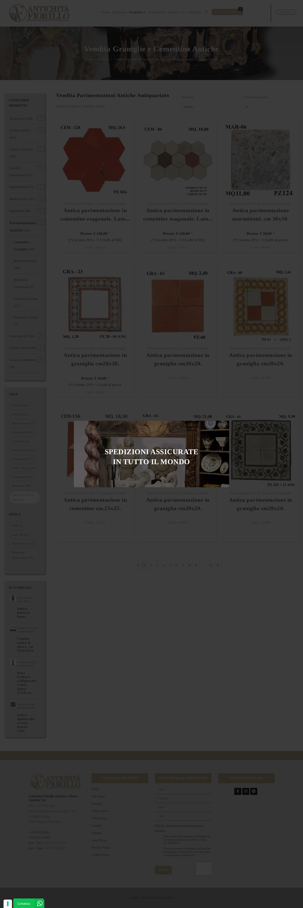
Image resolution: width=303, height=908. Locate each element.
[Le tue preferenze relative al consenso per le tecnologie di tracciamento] (8, 904)
